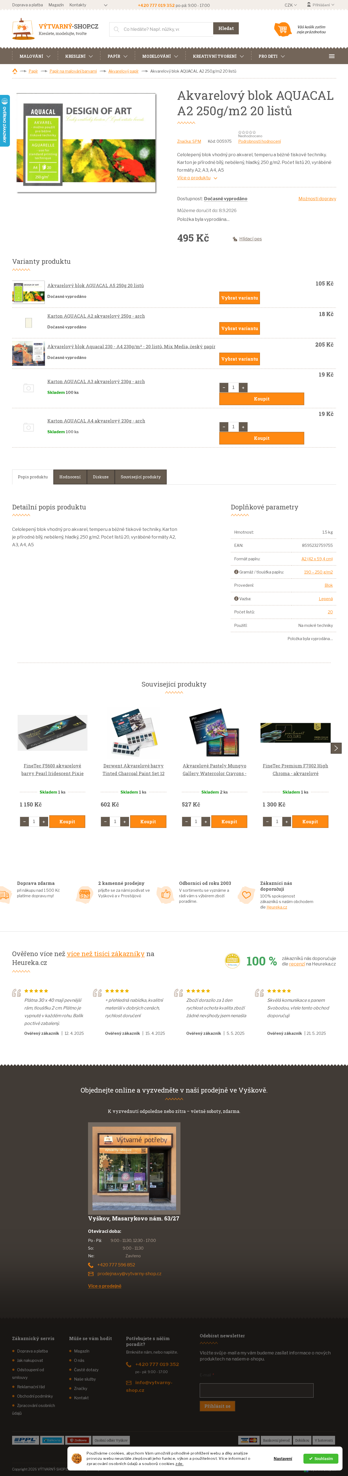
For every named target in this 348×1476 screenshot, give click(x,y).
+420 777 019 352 (157, 1364)
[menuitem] (35, 55)
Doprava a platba (27, 4)
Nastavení (283, 1458)
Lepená (326, 598)
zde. (179, 1463)
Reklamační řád (31, 1386)
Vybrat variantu (239, 298)
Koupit (262, 399)
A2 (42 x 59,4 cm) (317, 558)
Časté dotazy (86, 1369)
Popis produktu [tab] (33, 476)
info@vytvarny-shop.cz (149, 1386)
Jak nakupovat (30, 1360)
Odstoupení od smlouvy (28, 1373)
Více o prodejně (104, 1286)
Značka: (189, 141)
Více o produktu (193, 177)
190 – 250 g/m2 (318, 572)
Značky (80, 1388)
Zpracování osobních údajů (33, 1409)
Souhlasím (323, 1458)
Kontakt (81, 1397)
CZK (289, 5)
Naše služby (85, 1379)
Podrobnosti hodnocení (259, 141)
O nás (79, 1360)
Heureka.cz (277, 907)
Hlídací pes (250, 239)
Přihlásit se (217, 1406)
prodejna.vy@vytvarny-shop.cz (129, 1273)
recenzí (297, 964)
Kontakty (77, 4)
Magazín (56, 4)
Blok (329, 585)
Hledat (226, 28)
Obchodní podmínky (35, 1396)
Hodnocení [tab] (70, 476)
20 (330, 612)
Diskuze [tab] (101, 476)
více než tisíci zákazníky (106, 953)
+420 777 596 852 (116, 1265)
